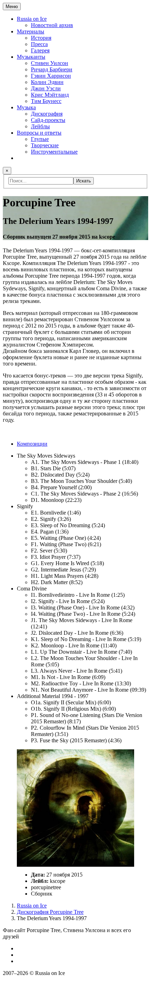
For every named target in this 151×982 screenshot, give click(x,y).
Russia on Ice (32, 19)
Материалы (30, 31)
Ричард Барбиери (51, 69)
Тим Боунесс (46, 101)
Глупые (40, 139)
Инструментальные (54, 152)
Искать (83, 180)
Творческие (45, 145)
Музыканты (31, 57)
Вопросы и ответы (39, 133)
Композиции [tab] (32, 444)
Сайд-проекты (48, 120)
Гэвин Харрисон (51, 76)
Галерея (40, 50)
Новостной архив (52, 25)
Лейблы (40, 126)
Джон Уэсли (46, 88)
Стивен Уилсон (49, 63)
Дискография (47, 114)
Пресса (39, 44)
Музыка (26, 107)
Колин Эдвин (47, 82)
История (41, 38)
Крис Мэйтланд (50, 95)
